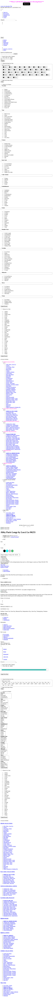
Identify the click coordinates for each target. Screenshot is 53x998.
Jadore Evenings (9, 514)
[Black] (4, 551)
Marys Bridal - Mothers (11, 460)
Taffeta (6, 225)
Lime (6, 317)
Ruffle (6, 202)
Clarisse (8, 370)
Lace (6, 201)
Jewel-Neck (7, 256)
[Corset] (5, 710)
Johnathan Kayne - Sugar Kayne (13, 449)
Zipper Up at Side (8, 172)
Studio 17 (8, 406)
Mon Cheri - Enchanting (11, 473)
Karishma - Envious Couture (12, 384)
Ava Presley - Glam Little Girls (13, 438)
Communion (7, 95)
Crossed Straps (8, 165)
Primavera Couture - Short (12, 399)
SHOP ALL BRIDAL (11, 466)
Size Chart (3, 564)
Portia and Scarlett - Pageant (12, 500)
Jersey (6, 215)
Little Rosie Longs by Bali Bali (13, 439)
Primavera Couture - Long (12, 398)
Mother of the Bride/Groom (11, 102)
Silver (6, 352)
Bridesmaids (7, 91)
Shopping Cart (6, 15)
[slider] (47, 670)
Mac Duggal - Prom (10, 391)
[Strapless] (4, 766)
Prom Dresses (8, 103)
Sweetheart (7, 268)
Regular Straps (8, 301)
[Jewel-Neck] (4, 747)
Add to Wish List (4, 563)
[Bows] (4, 727)
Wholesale (8, 522)
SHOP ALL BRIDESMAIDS (13, 453)
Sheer (6, 169)
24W (44, 72)
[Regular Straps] (4, 763)
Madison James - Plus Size (12, 418)
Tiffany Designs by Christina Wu (13, 407)
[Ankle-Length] (3, 737)
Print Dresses (7, 126)
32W (25, 75)
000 (5, 67)
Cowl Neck (7, 251)
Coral (6, 342)
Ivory (6, 343)
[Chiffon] (3, 732)
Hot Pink (7, 334)
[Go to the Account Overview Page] (1, 10)
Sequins (6, 205)
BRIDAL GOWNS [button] (5, 932)
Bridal (6, 89)
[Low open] (4, 716)
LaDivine (8, 490)
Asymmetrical (8, 234)
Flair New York (9, 486)
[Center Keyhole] (5, 709)
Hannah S (8, 377)
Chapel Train (7, 236)
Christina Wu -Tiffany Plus (12, 415)
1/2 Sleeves (7, 286)
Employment (6, 629)
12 (45, 67)
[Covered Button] (4, 712)
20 (21, 69)
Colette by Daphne (10, 372)
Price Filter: (5, 57)
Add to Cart (3, 556)
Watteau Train (8, 245)
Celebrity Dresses (8, 145)
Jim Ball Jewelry (9, 521)
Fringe (6, 199)
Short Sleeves (8, 292)
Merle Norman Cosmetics (8, 628)
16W (17, 72)
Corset (6, 148)
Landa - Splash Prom (10, 491)
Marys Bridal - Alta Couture (12, 429)
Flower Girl (7, 98)
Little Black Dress (9, 119)
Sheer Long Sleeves (9, 290)
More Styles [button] (6, 510)
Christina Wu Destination (11, 471)
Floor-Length (7, 238)
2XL (16, 77)
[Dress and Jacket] (4, 702)
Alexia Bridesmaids (10, 462)
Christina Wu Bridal (10, 476)
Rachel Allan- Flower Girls (12, 440)
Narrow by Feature (7, 84)
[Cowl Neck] (4, 744)
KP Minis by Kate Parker (11, 436)
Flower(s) (7, 198)
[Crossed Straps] (4, 714)
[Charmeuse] (3, 731)
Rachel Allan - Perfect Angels (12, 441)
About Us (5, 624)
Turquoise (7, 320)
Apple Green (7, 314)
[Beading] (4, 726)
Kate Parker (8, 385)
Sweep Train (7, 243)
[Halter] (4, 745)
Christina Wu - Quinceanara (12, 425)
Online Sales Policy (5, 566)
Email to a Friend (4, 567)
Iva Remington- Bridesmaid (12, 455)
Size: (2, 541)
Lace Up (6, 166)
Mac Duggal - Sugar (10, 444)
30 (48, 69)
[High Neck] (4, 746)
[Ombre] (2, 722)
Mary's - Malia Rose (10, 492)
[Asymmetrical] (3, 739)
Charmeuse (7, 211)
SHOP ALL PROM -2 (11, 516)
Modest (6, 123)
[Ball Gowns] (4, 700)
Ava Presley (8, 368)
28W (12, 75)
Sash (6, 204)
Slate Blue (7, 322)
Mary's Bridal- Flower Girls (12, 443)
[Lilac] (10, 551)
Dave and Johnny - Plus (11, 416)
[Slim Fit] (4, 753)
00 (11, 67)
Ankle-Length (8, 233)
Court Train (7, 237)
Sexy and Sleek (8, 127)
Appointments (6, 619)
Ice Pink (6, 331)
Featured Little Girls (11, 434)
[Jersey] (3, 735)
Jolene (7, 488)
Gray (6, 350)
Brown (6, 348)
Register (5, 16)
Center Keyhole (8, 146)
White (6, 353)
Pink (6, 332)
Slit (5, 157)
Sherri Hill (8, 404)
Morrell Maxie (9, 495)
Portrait (6, 261)
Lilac (6, 328)
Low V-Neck (7, 257)
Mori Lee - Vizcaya (10, 430)
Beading (6, 191)
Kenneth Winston (10, 472)
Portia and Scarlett (10, 397)
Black (6, 349)
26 (37, 69)
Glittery (6, 178)
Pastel (6, 184)
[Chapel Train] (3, 740)
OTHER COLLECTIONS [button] (9, 479)
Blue (6, 324)
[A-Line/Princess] (4, 750)
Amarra (7, 365)
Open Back (7, 152)
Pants (6, 125)
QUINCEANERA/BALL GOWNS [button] (9, 886)
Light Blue (7, 321)
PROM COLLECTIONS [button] (6, 823)
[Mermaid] (4, 752)
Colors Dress (9, 373)
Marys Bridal (9, 483)
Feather (6, 197)
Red (6, 339)
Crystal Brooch (8, 194)
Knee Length (7, 240)
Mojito (6, 313)
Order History (6, 635)
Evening (6, 96)
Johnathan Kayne (10, 380)
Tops (6, 134)
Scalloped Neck (8, 263)
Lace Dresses (7, 118)
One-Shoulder (8, 260)
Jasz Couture (9, 379)
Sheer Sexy (7, 129)
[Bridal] (6, 694)
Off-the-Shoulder (8, 258)
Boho (6, 115)
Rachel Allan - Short (10, 402)
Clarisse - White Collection (12, 467)
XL (10, 77)
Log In (4, 17)
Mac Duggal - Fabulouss (11, 417)
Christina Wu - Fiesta (10, 424)
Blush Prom (8, 369)
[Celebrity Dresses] (5, 707)
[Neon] (2, 721)
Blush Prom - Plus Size (11, 413)
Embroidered (7, 195)
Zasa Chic (8, 508)
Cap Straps (7, 299)
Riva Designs (9, 498)
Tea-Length (7, 244)
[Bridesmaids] (6, 695)
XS (38, 75)
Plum (6, 338)
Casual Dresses (8, 92)
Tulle (6, 227)
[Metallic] (2, 720)
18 (16, 69)
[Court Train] (3, 741)
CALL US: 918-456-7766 (6, 6)
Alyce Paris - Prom (10, 367)
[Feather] (3, 733)
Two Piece (7, 137)
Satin (6, 221)
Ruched (6, 156)
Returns (5, 618)
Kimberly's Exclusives (11, 387)
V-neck (6, 270)
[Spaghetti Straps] (4, 765)
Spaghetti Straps (8, 302)
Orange (6, 341)
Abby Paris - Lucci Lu (11, 364)
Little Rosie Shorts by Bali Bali (13, 448)
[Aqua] (7, 551)
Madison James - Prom (11, 392)
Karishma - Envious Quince (12, 426)
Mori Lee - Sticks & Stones (12, 493)
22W (37, 72)
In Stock (17, 537)
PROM (4, 649)
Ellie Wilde (8, 375)
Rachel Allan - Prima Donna (12, 497)
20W (30, 72)
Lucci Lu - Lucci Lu (11, 389)
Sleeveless (7, 293)
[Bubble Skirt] (5, 706)
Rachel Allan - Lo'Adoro (11, 520)
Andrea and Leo (9, 517)
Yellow (6, 311)
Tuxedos (5, 659)
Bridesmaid (5, 654)
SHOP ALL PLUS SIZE (11, 411)
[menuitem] (27, 12)
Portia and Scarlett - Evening (12, 502)
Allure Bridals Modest (11, 478)
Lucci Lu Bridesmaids (11, 457)
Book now (26, 3)
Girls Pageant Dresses (9, 99)
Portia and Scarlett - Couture (12, 503)
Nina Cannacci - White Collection (13, 519)
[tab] (27, 384)
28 (43, 69)
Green (6, 315)
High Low (7, 149)
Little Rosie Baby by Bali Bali (12, 446)
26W (5, 75)
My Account (6, 13)
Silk (5, 224)
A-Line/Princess (8, 276)
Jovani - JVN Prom (10, 383)
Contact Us (5, 617)
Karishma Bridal (9, 477)
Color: (2, 547)
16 (10, 69)
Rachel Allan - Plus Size (11, 420)
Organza (6, 220)
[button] (4, 40)
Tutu (6, 136)
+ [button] (4, 409)
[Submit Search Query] (16, 662)
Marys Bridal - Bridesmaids (12, 458)
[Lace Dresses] (4, 704)
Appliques (7, 190)
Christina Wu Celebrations (12, 454)
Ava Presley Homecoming (12, 485)
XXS (32, 75)
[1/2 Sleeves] (5, 756)
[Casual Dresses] (6, 696)
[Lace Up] (4, 715)
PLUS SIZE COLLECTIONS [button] (8, 871)
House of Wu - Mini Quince (12, 445)
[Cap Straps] (4, 762)
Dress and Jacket (8, 116)
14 (5, 69)
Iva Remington (9, 378)
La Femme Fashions (10, 388)
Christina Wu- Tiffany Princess (12, 435)
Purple (6, 327)
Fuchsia (6, 335)
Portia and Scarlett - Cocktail (12, 501)
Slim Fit (6, 280)
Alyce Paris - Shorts (10, 512)
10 (40, 67)
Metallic (6, 179)
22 (26, 69)
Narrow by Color (6, 309)
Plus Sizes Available (9, 155)
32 (5, 72)
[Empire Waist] (4, 751)
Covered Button (8, 163)
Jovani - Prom (9, 382)
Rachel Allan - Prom (10, 401)
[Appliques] (4, 725)
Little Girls (5, 656)
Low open (7, 168)
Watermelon (7, 336)
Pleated (6, 153)
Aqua (6, 318)
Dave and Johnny (10, 374)
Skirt (6, 132)
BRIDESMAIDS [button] (4, 918)
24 (32, 69)
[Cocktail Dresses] (6, 697)
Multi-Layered (8, 150)
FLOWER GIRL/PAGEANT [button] (7, 897)
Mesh (6, 218)
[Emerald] (12, 551)
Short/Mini (7, 241)
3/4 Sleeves (7, 288)
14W (11, 72)
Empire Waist (8, 277)
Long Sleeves (8, 289)
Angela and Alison (10, 482)
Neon (6, 181)
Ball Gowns (7, 113)
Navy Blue (7, 325)
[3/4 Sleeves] (5, 757)
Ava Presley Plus (9, 412)
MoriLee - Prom (9, 393)
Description (5, 570)
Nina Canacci (9, 394)
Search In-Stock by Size (8, 63)
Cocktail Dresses (8, 93)
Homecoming (8, 100)
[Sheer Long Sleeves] (5, 760)
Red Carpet (7, 106)
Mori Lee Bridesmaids (11, 459)
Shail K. (8, 505)
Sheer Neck (7, 265)
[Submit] (16, 20)
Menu (2, 37)
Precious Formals (10, 496)
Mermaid (7, 279)
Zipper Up (7, 170)
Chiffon (6, 213)
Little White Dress (9, 120)
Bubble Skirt (7, 143)
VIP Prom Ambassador (8, 638)
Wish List (5, 12)
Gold (6, 346)
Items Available (6, 571)
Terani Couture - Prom (11, 506)
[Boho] (4, 701)
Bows (6, 192)
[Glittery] (2, 719)
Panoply (8, 396)
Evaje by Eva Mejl (10, 487)
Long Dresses (8, 122)
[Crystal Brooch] (4, 728)
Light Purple (7, 329)
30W (19, 75)
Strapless (7, 267)
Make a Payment (7, 627)
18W (24, 72)
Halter (6, 253)
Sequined (7, 222)
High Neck (7, 254)
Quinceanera (7, 105)
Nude (6, 345)
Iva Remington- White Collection (13, 469)
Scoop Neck (7, 264)
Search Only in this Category (8, 56)
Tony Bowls (8, 507)
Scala (7, 403)
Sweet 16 (7, 107)
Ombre (6, 182)
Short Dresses (8, 130)
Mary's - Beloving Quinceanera (13, 427)
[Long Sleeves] (5, 758)
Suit (5, 133)
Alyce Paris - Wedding (11, 474)
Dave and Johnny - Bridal (11, 468)
